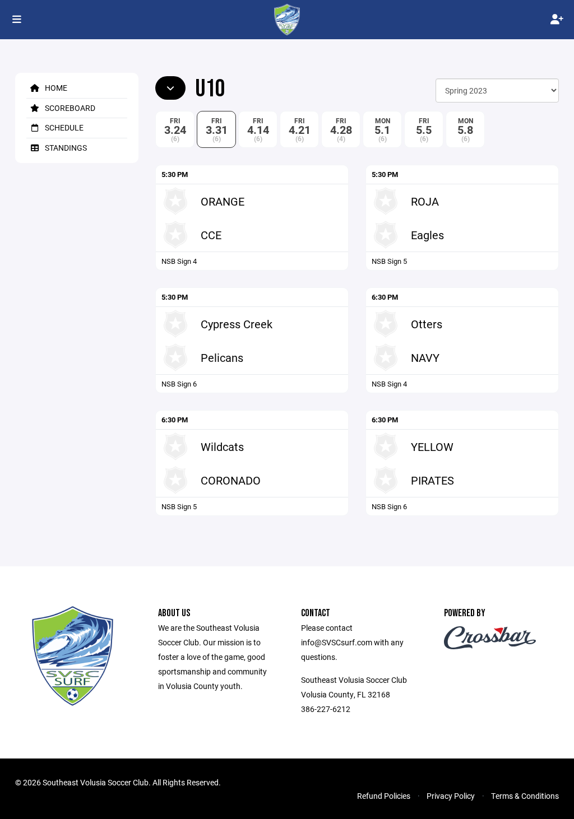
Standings (65, 147)
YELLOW (432, 446)
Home (55, 87)
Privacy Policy (451, 795)
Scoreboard (69, 108)
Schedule (63, 127)
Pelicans (222, 357)
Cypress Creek (236, 324)
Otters (426, 324)
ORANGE (222, 201)
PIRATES (432, 480)
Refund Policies (383, 795)
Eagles (427, 234)
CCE (211, 234)
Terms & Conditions (525, 795)
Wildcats (222, 446)
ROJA (425, 201)
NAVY (425, 357)
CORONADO (231, 480)
